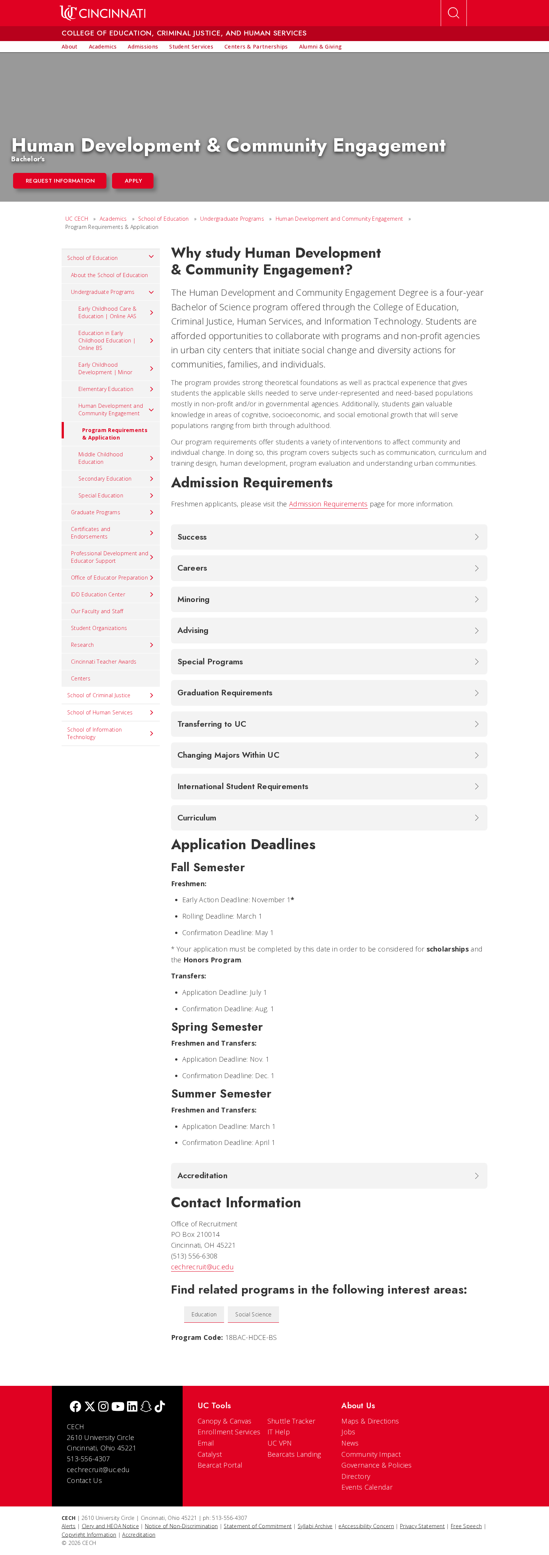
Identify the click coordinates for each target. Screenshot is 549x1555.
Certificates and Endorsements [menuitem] (91, 532)
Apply (133, 181)
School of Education (163, 218)
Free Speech (466, 1526)
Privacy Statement (422, 1526)
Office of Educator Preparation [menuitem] (109, 577)
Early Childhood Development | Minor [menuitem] (105, 368)
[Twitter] (90, 1407)
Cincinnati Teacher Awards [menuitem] (104, 661)
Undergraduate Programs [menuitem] (103, 291)
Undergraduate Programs (232, 218)
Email (206, 1442)
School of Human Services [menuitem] (100, 712)
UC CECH (76, 218)
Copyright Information (89, 1534)
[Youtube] (117, 1407)
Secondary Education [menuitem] (105, 478)
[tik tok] (160, 1407)
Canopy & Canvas (225, 1420)
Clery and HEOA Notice (110, 1526)
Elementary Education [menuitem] (105, 388)
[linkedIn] (132, 1407)
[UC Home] (102, 13)
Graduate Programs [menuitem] (95, 512)
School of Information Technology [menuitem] (94, 733)
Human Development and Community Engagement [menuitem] (110, 409)
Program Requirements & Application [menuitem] (115, 433)
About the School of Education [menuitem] (109, 275)
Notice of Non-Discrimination (181, 1526)
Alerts (69, 1526)
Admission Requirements (328, 503)
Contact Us (84, 1480)
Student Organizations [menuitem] (99, 627)
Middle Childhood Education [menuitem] (100, 458)
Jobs (348, 1431)
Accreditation (138, 1534)
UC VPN (279, 1442)
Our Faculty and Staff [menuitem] (97, 611)
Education (204, 1314)
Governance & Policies (376, 1465)
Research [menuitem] (82, 644)
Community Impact (371, 1454)
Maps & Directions (370, 1420)
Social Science (253, 1314)
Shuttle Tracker (291, 1420)
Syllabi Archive (315, 1526)
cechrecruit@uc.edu (202, 1266)
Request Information (60, 181)
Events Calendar (367, 1487)
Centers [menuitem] (80, 678)
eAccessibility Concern (366, 1526)
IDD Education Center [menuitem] (98, 594)
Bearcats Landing (294, 1454)
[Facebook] (75, 1407)
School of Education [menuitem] (92, 257)
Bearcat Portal (220, 1465)
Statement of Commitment (258, 1526)
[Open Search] (454, 13)
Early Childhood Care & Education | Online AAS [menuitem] (107, 312)
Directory (355, 1476)
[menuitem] (69, 46)
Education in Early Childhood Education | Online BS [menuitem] (107, 340)
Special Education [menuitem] (100, 495)
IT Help (278, 1431)
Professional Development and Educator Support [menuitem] (109, 557)
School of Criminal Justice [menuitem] (99, 695)
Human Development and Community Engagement (339, 218)
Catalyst (210, 1454)
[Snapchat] (146, 1407)
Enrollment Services (229, 1431)
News (350, 1442)
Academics (113, 218)
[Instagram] (103, 1407)
